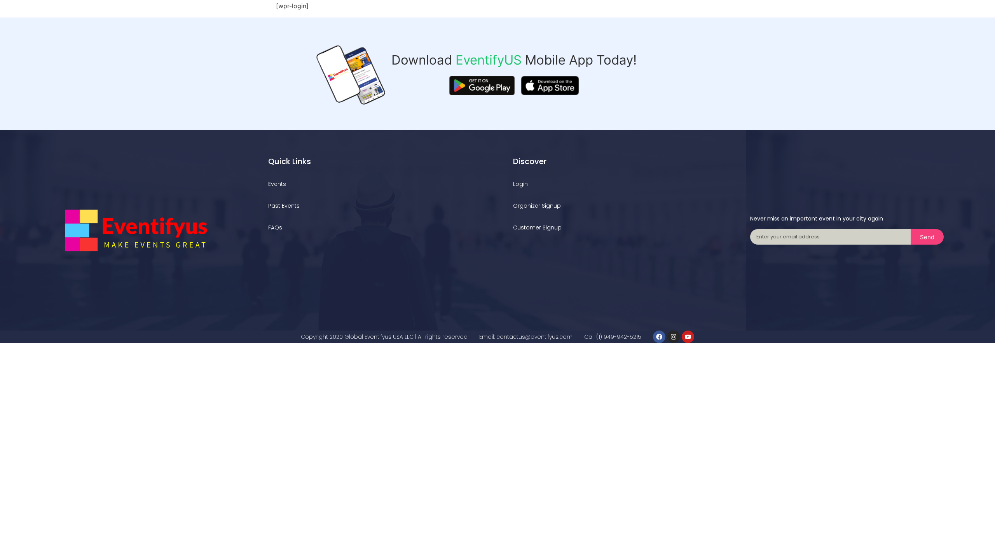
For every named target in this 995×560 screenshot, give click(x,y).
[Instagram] (673, 337)
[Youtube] (688, 337)
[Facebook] (659, 337)
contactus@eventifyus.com (534, 337)
